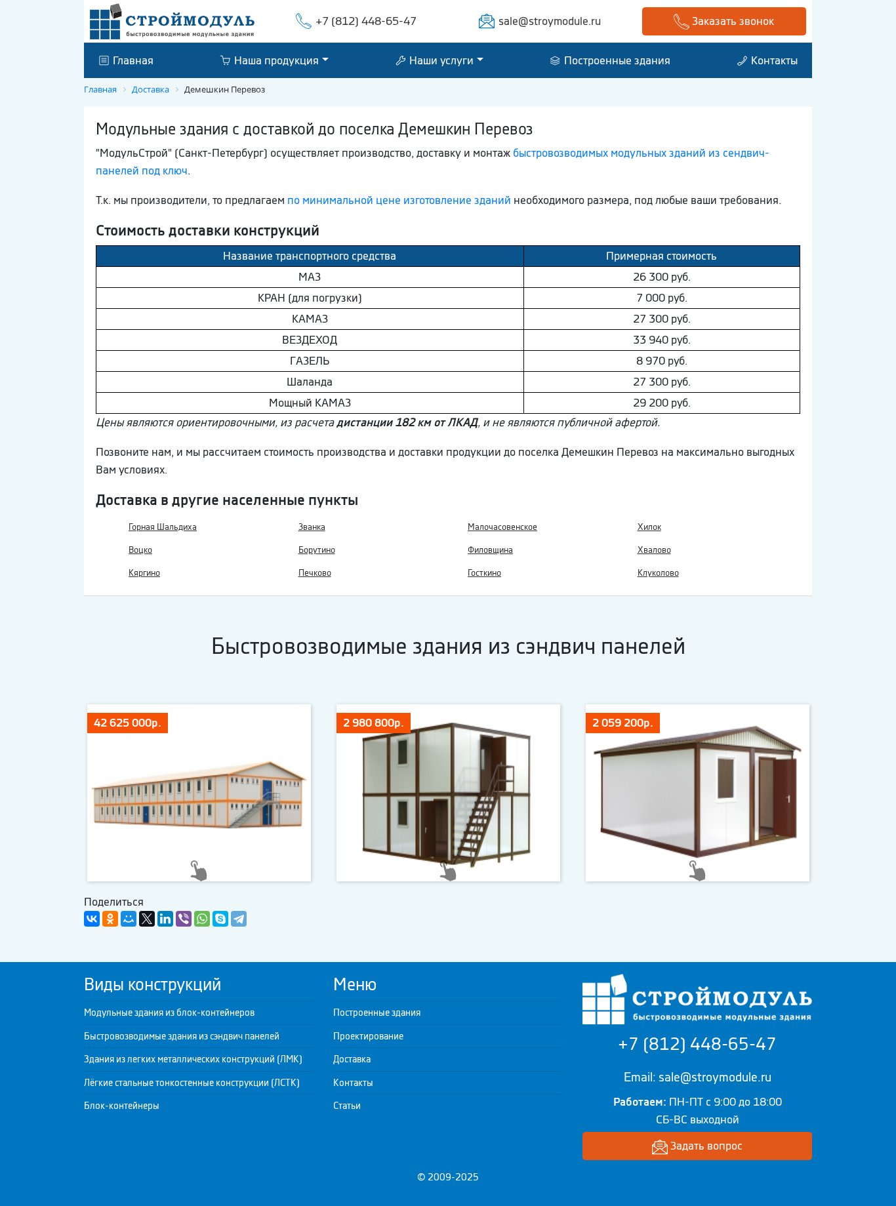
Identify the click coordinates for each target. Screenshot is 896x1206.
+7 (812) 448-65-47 (366, 21)
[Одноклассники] (110, 919)
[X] (147, 919)
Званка (311, 527)
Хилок (649, 527)
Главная (131, 59)
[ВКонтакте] (92, 919)
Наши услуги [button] (440, 59)
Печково (314, 572)
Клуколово (658, 572)
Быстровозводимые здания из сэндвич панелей (181, 1036)
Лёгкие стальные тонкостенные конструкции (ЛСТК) (192, 1083)
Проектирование (368, 1036)
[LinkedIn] (165, 919)
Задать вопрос (705, 1145)
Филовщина (490, 549)
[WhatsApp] (202, 919)
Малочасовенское (502, 527)
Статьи (347, 1106)
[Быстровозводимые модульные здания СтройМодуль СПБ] (172, 20)
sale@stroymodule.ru (550, 21)
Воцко (140, 549)
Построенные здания (615, 59)
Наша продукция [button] (275, 59)
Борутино (316, 549)
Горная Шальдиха (163, 527)
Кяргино (144, 572)
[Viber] (184, 919)
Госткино (484, 572)
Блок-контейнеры (121, 1106)
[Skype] (220, 919)
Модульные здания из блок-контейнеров (169, 1012)
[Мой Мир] (128, 919)
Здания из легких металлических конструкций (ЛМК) (193, 1059)
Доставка (352, 1059)
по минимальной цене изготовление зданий (399, 200)
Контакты (773, 59)
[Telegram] (239, 919)
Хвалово (654, 549)
